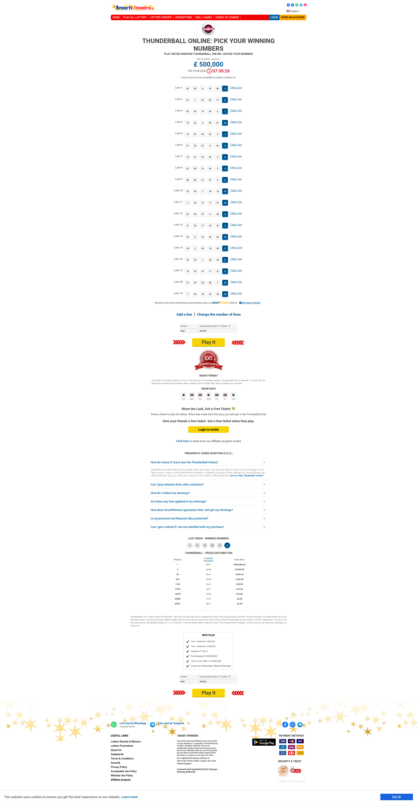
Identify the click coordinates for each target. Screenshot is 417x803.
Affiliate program (121, 779)
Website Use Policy (122, 775)
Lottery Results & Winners (126, 741)
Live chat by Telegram (171, 723)
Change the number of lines (219, 314)
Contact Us (117, 754)
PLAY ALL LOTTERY (135, 17)
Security (115, 762)
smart (220, 302)
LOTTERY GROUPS (161, 17)
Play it (208, 342)
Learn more (129, 797)
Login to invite (208, 430)
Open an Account (293, 17)
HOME (116, 17)
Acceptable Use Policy (124, 771)
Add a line (184, 314)
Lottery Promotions (122, 745)
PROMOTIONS (183, 17)
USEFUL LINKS (119, 735)
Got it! (396, 797)
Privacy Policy (119, 767)
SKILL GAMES (203, 17)
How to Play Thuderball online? (246, 475)
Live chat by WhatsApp (133, 723)
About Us (116, 750)
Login (274, 17)
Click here (183, 441)
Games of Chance (227, 17)
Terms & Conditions (122, 758)
